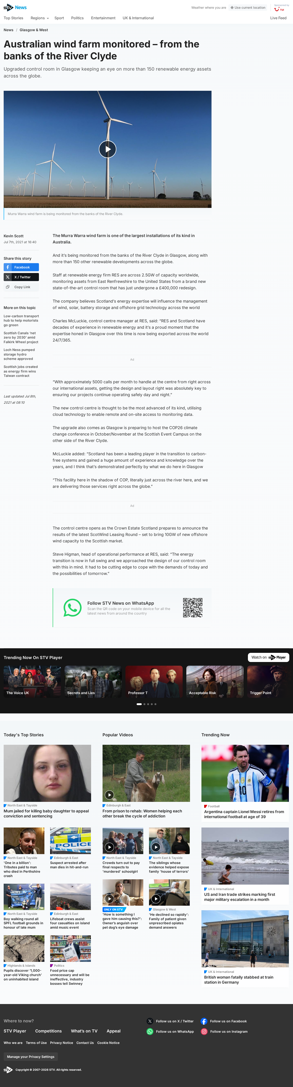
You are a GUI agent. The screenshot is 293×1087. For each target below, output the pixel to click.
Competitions (48, 1031)
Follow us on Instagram (229, 1031)
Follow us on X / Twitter (175, 1021)
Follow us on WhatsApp (175, 1031)
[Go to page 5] (155, 704)
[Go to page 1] (139, 704)
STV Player (15, 1031)
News (9, 30)
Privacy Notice (61, 1043)
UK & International (138, 18)
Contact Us (85, 1043)
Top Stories (13, 18)
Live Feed (278, 18)
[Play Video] (108, 149)
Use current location (250, 7)
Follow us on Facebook (228, 1021)
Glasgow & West (34, 30)
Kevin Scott (14, 236)
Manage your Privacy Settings (30, 1057)
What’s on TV (84, 1031)
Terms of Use (36, 1043)
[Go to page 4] (152, 704)
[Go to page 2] (144, 704)
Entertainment (103, 18)
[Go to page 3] (148, 704)
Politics (77, 18)
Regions (38, 18)
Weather (197, 7)
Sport (59, 18)
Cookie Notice (108, 1043)
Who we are (13, 1043)
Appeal (114, 1031)
